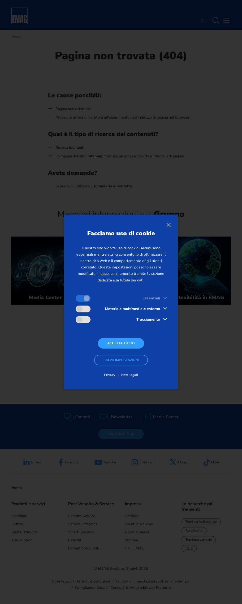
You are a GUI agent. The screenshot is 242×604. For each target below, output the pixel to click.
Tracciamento (148, 319)
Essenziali (151, 298)
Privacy (109, 375)
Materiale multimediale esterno (132, 308)
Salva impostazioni (121, 360)
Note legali (129, 375)
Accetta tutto (121, 343)
